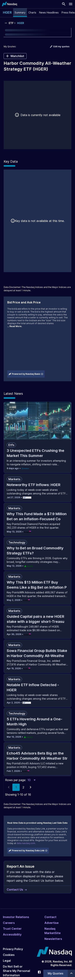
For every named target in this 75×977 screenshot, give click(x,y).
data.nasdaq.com (26, 843)
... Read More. (14, 326)
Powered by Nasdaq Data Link (28, 850)
